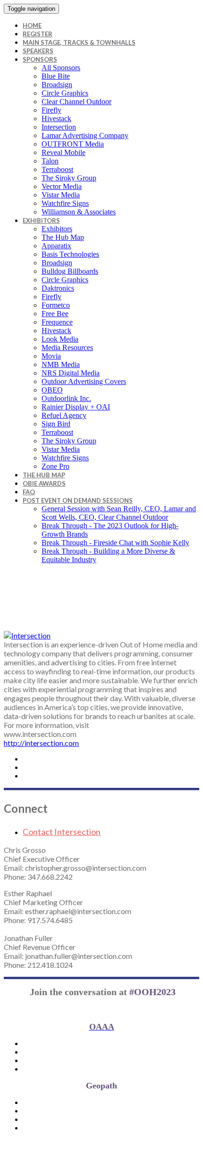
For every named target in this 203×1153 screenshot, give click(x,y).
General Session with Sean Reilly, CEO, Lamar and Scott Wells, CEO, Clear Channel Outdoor (119, 513)
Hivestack (56, 118)
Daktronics (58, 288)
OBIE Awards (44, 483)
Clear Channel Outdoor (76, 102)
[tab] (111, 831)
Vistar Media (61, 195)
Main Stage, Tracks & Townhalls (79, 42)
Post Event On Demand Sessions (78, 500)
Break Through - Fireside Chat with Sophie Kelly (115, 543)
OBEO (52, 390)
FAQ (29, 492)
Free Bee (55, 314)
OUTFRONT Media (73, 144)
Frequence (57, 322)
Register (37, 34)
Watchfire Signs (65, 203)
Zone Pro (55, 466)
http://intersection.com (41, 742)
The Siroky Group (69, 178)
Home (32, 25)
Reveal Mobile (63, 152)
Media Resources (67, 347)
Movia (51, 356)
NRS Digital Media (71, 373)
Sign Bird (56, 424)
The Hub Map (63, 237)
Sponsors (40, 59)
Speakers (38, 51)
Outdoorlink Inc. (66, 398)
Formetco (56, 305)
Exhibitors (41, 220)
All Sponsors (61, 68)
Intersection (59, 127)
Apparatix (56, 246)
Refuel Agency (64, 415)
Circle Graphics (65, 93)
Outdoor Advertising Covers (84, 381)
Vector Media (62, 186)
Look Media (60, 339)
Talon (50, 161)
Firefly (51, 110)
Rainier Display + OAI (76, 407)
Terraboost (57, 169)
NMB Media (61, 364)
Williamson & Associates (79, 212)
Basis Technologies (70, 254)
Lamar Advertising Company (85, 135)
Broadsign (57, 85)
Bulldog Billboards (70, 271)
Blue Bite (56, 76)
